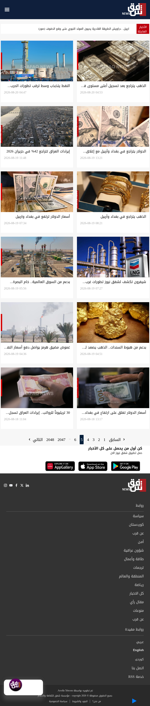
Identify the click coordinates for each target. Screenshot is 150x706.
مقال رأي (137, 602)
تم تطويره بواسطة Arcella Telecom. (75, 690)
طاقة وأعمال (134, 559)
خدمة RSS (136, 676)
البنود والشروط (80, 701)
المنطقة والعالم (131, 576)
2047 (61, 439)
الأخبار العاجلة (142, 29)
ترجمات (138, 567)
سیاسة (138, 516)
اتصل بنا (138, 668)
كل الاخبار (136, 593)
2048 (50, 439)
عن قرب (138, 533)
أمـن (141, 541)
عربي (140, 642)
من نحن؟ (96, 701)
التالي (37, 439)
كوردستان (136, 524)
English (138, 650)
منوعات (138, 610)
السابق (115, 439)
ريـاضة (139, 584)
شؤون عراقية (134, 550)
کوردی (139, 659)
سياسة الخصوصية (58, 701)
